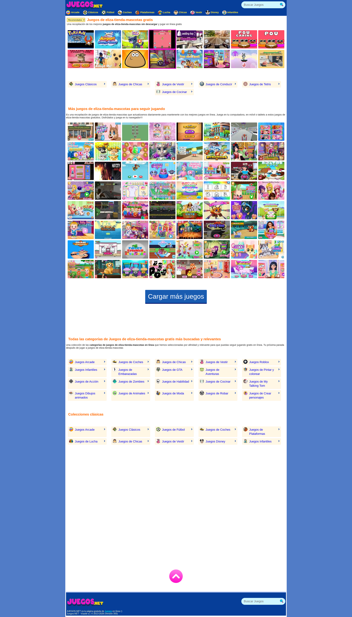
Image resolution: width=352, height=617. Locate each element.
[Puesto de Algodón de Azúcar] (190, 190)
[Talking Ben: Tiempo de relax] (81, 59)
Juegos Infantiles (86, 369)
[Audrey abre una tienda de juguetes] (217, 210)
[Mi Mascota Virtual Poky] (190, 131)
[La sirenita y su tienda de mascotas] (135, 269)
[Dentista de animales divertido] (108, 230)
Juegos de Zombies (131, 381)
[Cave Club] (162, 230)
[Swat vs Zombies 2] (162, 210)
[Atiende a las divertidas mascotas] (81, 210)
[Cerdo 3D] (108, 210)
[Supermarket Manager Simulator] (271, 59)
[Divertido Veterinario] (108, 269)
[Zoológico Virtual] (190, 210)
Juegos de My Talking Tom (258, 383)
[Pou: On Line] (271, 39)
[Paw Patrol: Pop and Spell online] (190, 59)
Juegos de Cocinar (174, 92)
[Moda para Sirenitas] (271, 131)
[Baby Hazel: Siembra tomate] (81, 269)
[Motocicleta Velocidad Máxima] (217, 39)
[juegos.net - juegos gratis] (85, 602)
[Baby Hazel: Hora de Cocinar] (81, 230)
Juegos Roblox (259, 362)
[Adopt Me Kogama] (108, 59)
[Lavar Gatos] (135, 39)
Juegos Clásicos (86, 84)
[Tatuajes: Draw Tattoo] (81, 249)
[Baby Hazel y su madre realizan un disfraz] (190, 230)
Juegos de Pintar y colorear (261, 372)
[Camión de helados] (162, 249)
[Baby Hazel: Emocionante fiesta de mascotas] (135, 230)
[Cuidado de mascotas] (108, 249)
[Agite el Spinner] (135, 249)
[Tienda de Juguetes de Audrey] (81, 190)
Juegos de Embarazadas (127, 372)
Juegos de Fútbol (173, 429)
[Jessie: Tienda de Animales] (162, 269)
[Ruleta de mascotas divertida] (135, 151)
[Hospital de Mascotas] (217, 131)
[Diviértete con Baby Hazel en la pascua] (217, 269)
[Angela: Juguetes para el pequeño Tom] (217, 59)
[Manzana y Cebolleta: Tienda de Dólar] (81, 131)
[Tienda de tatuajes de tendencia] (244, 171)
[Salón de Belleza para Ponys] (244, 269)
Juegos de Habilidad (175, 381)
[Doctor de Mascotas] (271, 171)
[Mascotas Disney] (244, 210)
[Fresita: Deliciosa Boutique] (271, 190)
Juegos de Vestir (173, 84)
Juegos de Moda (173, 393)
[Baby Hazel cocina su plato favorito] (81, 171)
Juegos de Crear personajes (260, 395)
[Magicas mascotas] (217, 249)
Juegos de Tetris (260, 84)
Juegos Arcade (85, 362)
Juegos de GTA (172, 369)
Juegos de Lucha (86, 441)
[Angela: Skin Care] (162, 151)
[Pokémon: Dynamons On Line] (244, 230)
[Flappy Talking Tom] (135, 171)
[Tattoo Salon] (217, 230)
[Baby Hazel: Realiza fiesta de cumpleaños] (135, 210)
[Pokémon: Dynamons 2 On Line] (217, 151)
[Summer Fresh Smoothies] (190, 249)
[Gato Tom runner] (244, 59)
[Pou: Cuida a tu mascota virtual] (244, 39)
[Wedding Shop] (190, 39)
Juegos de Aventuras (212, 372)
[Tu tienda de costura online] (190, 171)
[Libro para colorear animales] (217, 190)
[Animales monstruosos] (190, 269)
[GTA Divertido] (108, 190)
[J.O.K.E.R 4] (108, 171)
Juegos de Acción (86, 381)
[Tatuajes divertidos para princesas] (271, 230)
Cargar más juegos (176, 296)
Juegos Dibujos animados (85, 395)
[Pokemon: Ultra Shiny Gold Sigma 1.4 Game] (81, 39)
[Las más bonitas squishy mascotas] (162, 171)
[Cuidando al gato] (244, 249)
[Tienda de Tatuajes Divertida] (244, 151)
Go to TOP (176, 576)
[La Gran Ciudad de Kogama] (190, 151)
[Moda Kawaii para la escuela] (162, 131)
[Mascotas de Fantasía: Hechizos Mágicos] (271, 269)
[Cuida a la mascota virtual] (244, 190)
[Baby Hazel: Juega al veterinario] (81, 151)
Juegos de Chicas (130, 84)
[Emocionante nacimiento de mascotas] (271, 249)
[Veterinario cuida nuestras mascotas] (271, 210)
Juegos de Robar (217, 393)
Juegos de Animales (131, 393)
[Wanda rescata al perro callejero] (108, 131)
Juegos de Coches (130, 362)
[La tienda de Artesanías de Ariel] (135, 190)
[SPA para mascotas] (108, 151)
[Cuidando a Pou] (135, 131)
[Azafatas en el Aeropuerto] (108, 39)
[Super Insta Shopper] (244, 131)
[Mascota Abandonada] (217, 171)
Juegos (108, 611)
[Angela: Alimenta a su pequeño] (271, 151)
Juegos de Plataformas (257, 431)
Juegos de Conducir (219, 84)
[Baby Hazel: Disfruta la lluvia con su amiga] (162, 190)
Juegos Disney (215, 441)
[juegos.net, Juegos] (84, 5)
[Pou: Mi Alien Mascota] (135, 59)
